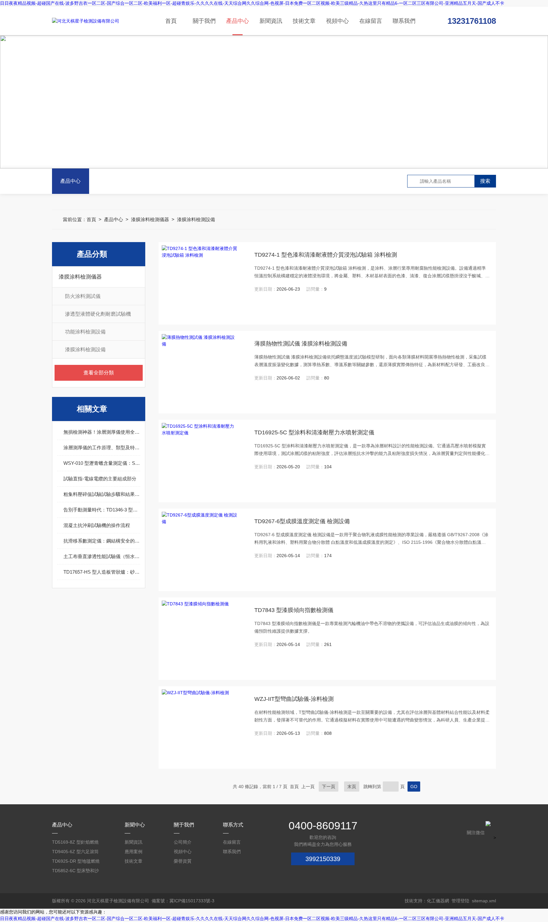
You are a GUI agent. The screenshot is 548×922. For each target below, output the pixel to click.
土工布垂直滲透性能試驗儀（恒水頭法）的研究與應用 (101, 556)
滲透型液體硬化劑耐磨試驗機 (98, 314)
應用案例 (133, 851)
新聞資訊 (270, 21)
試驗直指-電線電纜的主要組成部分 (99, 478)
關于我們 (204, 21)
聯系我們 (404, 21)
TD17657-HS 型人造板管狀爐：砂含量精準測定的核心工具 (101, 572)
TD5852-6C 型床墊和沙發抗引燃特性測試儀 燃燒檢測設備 (77, 871)
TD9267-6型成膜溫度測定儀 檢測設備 (302, 521)
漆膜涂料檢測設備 (196, 219)
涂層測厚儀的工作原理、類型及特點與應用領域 (101, 447)
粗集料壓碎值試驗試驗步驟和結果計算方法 (101, 494)
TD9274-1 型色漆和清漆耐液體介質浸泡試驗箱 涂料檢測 (325, 255)
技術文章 (304, 21)
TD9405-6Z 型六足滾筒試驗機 (75, 852)
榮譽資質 (183, 861)
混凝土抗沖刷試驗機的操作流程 (96, 525)
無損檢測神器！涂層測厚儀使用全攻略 (101, 432)
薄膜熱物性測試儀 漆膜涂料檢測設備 (300, 343)
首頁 (171, 21)
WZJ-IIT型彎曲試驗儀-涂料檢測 (294, 699)
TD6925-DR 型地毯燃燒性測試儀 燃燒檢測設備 (76, 862)
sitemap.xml (484, 900)
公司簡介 (183, 842)
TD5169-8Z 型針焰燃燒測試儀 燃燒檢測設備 (75, 843)
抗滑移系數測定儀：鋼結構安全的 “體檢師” (101, 540)
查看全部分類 (98, 372)
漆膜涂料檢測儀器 (150, 219)
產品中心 (237, 21)
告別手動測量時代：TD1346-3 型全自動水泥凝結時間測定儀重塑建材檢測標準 (101, 509)
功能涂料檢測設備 (85, 331)
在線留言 (370, 21)
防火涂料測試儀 (83, 296)
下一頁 (328, 786)
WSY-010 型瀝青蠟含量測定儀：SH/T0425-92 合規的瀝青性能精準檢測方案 (101, 463)
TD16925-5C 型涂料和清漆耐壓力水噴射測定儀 (314, 432)
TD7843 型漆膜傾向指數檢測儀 (293, 610)
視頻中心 (337, 21)
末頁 (351, 786)
